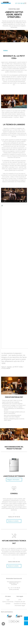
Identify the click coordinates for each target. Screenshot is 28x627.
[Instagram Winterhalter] (12, 621)
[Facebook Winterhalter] (10, 621)
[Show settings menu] (22, 201)
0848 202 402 (16, 561)
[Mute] (20, 201)
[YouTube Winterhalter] (18, 621)
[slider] (11, 201)
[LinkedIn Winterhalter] (15, 621)
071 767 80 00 (19, 3)
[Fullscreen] (25, 201)
